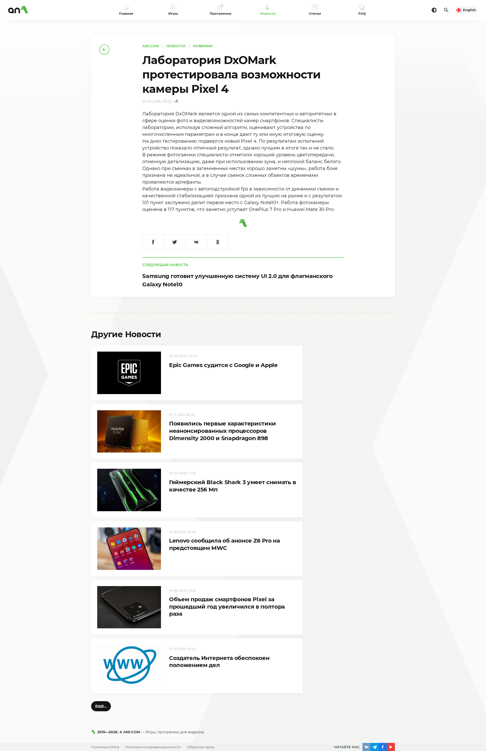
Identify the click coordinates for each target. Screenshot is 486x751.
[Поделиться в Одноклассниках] (217, 242)
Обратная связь (200, 747)
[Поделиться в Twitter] (174, 242)
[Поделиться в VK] (196, 242)
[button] (101, 706)
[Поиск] (446, 10)
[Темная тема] (434, 10)
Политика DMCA (105, 747)
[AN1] (94, 732)
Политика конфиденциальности (153, 747)
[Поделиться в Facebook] (153, 242)
